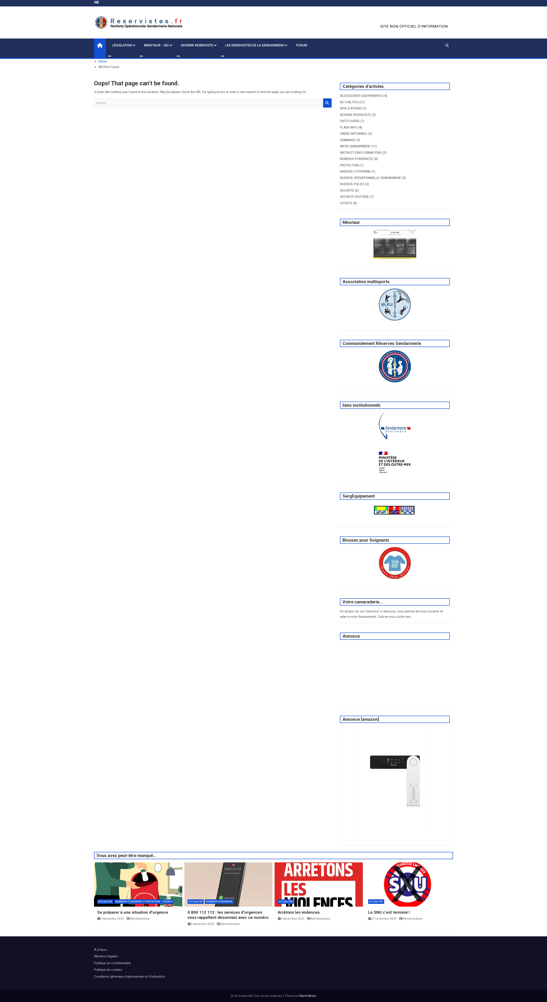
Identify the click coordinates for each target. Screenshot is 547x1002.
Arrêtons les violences (299, 912)
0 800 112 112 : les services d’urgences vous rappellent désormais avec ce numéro (228, 915)
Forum (301, 45)
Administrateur (139, 918)
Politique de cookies (108, 970)
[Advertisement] (395, 673)
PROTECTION (349, 165)
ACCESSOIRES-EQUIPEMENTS (361, 96)
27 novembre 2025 (384, 918)
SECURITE (347, 190)
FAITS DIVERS (350, 121)
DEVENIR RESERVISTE (355, 115)
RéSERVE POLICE (352, 184)
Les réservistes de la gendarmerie (254, 45)
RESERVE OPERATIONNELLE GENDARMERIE (370, 178)
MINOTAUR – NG (156, 45)
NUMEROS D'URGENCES (356, 159)
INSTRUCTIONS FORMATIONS (361, 153)
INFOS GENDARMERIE (355, 146)
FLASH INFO (348, 127)
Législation (122, 45)
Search (327, 103)
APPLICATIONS (351, 108)
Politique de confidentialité (112, 963)
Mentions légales (106, 956)
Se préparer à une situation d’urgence (132, 912)
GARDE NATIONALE (353, 134)
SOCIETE (346, 203)
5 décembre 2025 (112, 918)
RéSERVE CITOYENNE (355, 171)
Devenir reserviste (197, 45)
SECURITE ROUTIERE (354, 197)
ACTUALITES (349, 102)
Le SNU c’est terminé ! (389, 912)
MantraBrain (307, 996)
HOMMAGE (347, 140)
